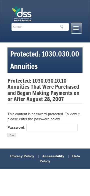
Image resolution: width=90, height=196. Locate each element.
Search (63, 28)
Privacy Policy (22, 156)
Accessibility (53, 156)
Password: (17, 127)
